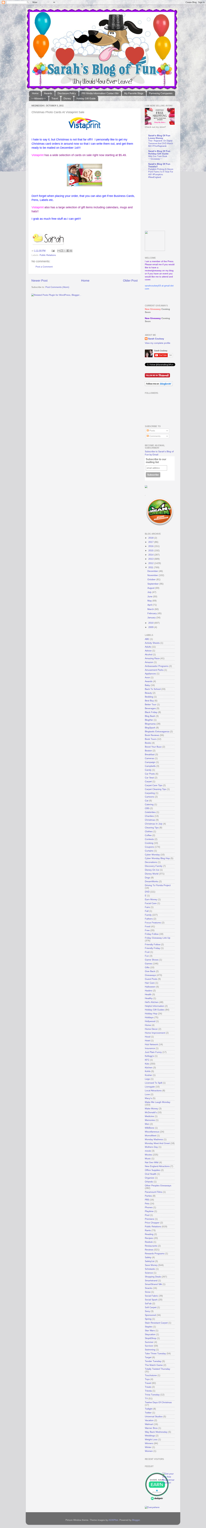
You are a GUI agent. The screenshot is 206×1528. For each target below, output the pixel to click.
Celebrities (150, 812)
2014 (151, 555)
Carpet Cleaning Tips (155, 789)
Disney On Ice (152, 870)
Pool (147, 1215)
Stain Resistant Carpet (156, 1323)
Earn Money (151, 899)
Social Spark (151, 1299)
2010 (151, 623)
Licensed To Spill (153, 1083)
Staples (148, 1326)
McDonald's (151, 1112)
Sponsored (150, 1315)
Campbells (150, 766)
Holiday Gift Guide (86, 98)
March (150, 609)
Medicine (149, 1116)
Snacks (148, 1288)
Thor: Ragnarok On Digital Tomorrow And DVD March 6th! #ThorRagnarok (160, 143)
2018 (151, 538)
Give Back (150, 971)
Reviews (149, 1250)
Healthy (149, 998)
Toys (147, 1379)
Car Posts (150, 774)
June (150, 596)
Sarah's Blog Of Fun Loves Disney (159, 136)
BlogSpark (150, 727)
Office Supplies (152, 1170)
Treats (148, 1387)
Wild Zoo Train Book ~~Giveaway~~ (157, 157)
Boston (148, 750)
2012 (151, 563)
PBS (147, 1200)
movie (148, 1151)
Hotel (147, 1040)
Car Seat (149, 777)
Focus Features (153, 922)
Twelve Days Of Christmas (158, 1402)
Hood (147, 1037)
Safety (148, 1257)
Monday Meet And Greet (157, 1143)
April (150, 605)
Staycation (150, 1334)
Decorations (151, 862)
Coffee (148, 835)
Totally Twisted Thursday (157, 1369)
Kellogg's (149, 1056)
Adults (148, 647)
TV (146, 1398)
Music (148, 1158)
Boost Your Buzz (153, 747)
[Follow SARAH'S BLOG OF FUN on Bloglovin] (159, 385)
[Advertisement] (165, 205)
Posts (152, 430)
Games (148, 963)
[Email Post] (53, 250)
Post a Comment (44, 267)
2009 (151, 627)
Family (148, 915)
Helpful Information (154, 1006)
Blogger (136, 1520)
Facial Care (151, 903)
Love (147, 1094)
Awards (48, 93)
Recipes (149, 1238)
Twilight (148, 1409)
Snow (147, 1292)
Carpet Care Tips (153, 785)
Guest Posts (151, 979)
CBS (147, 808)
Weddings (150, 1435)
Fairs (147, 907)
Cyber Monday (152, 854)
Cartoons (149, 797)
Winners (149, 1443)
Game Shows (152, 960)
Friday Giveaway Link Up (157, 938)
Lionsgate (150, 1087)
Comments (154, 436)
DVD (147, 892)
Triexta (148, 1391)
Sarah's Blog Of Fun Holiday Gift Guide (159, 152)
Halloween (150, 987)
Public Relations (48, 255)
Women (149, 1451)
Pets (147, 1203)
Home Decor (151, 1029)
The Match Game (154, 1365)
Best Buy (149, 700)
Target (148, 1357)
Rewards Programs (154, 1253)
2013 (151, 559)
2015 (151, 550)
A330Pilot (113, 1520)
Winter (148, 1447)
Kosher (148, 1075)
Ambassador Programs (156, 666)
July (149, 592)
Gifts (147, 967)
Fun (147, 956)
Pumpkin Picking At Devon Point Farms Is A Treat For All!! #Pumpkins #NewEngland (160, 173)
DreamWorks (151, 881)
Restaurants (151, 1246)
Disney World (151, 874)
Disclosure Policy (67, 93)
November (153, 575)
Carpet (148, 781)
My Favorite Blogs (133, 93)
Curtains (149, 851)
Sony (147, 1311)
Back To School (153, 689)
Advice (148, 650)
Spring (148, 1319)
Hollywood (150, 1021)
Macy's (148, 1098)
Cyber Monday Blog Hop (157, 858)
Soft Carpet (150, 1307)
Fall (147, 911)
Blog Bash (150, 716)
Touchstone (151, 1375)
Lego (147, 1079)
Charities (149, 816)
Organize (149, 1178)
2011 (151, 567)
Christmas (150, 820)
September (153, 584)
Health (148, 994)
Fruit (147, 952)
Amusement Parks (154, 670)
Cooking (149, 843)
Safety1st (149, 1261)
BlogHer (149, 720)
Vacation (149, 1420)
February (152, 613)
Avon (147, 677)
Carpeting (150, 793)
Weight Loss (151, 1439)
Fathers (149, 919)
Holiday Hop (151, 1013)
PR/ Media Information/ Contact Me (100, 93)
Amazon (149, 662)
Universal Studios (154, 1416)
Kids (147, 1064)
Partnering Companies (161, 93)
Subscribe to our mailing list (156, 461)
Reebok (149, 1242)
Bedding (149, 697)
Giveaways (150, 975)
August (151, 588)
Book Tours (150, 739)
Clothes (149, 831)
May (149, 600)
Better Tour (150, 704)
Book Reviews (152, 735)
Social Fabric (151, 1296)
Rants (148, 1230)
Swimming (150, 1349)
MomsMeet (150, 1135)
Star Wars (150, 1330)
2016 (151, 546)
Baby (147, 685)
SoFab (148, 1303)
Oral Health (150, 1174)
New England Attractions (157, 1166)
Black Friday (151, 712)
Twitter (148, 1412)
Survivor (149, 1346)
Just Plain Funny (153, 1052)
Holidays (149, 1017)
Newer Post (39, 280)
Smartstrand (151, 1280)
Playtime (149, 1211)
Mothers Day (151, 1147)
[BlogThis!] (61, 250)
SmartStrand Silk (153, 1284)
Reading (149, 1234)
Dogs (147, 877)
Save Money (151, 1265)
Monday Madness (154, 1139)
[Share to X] (64, 250)
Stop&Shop (150, 1338)
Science (149, 1273)
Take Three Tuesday (155, 1353)
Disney (67, 98)
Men (147, 1124)
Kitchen (148, 1067)
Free (147, 930)
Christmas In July (153, 824)
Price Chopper (152, 1222)
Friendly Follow (152, 944)
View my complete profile (157, 343)
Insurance (150, 1048)
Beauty (148, 693)
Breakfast (149, 754)
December (153, 571)
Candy (148, 770)
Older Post (130, 280)
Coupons (149, 847)
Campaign (150, 762)
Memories (150, 1120)
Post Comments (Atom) (57, 287)
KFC (147, 1060)
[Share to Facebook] (68, 250)
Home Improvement (155, 1033)
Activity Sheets (152, 643)
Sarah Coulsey (156, 339)
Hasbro (148, 990)
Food (147, 926)
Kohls (147, 1071)
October (151, 579)
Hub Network (151, 1044)
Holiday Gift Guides (154, 1010)
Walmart (149, 1424)
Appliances (150, 673)
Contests (149, 839)
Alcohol (148, 654)
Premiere (149, 1219)
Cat (146, 800)
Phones (149, 1207)
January (151, 617)
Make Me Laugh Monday (157, 1102)
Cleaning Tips (152, 827)
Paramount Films (153, 1192)
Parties (148, 1196)
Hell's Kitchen (152, 1002)
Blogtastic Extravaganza (157, 731)
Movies (148, 1155)
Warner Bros (151, 1428)
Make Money (151, 1108)
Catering (149, 804)
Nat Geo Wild (151, 1162)
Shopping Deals (153, 1277)
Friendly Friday (152, 948)
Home (35, 93)
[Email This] (58, 250)
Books (148, 743)
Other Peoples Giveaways (158, 1185)
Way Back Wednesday (156, 1432)
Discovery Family (153, 866)
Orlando (149, 1182)
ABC (147, 639)
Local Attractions (153, 1090)
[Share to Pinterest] (71, 250)
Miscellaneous (152, 1132)
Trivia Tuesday (152, 1394)
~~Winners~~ (38, 98)
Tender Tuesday (153, 1361)
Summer (149, 1342)
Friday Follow (152, 934)
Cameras (149, 758)
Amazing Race (152, 658)
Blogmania (150, 724)
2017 (151, 542)
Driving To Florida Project (158, 885)
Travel (55, 98)
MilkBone (149, 1128)
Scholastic (150, 1269)
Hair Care (150, 983)
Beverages (150, 708)
